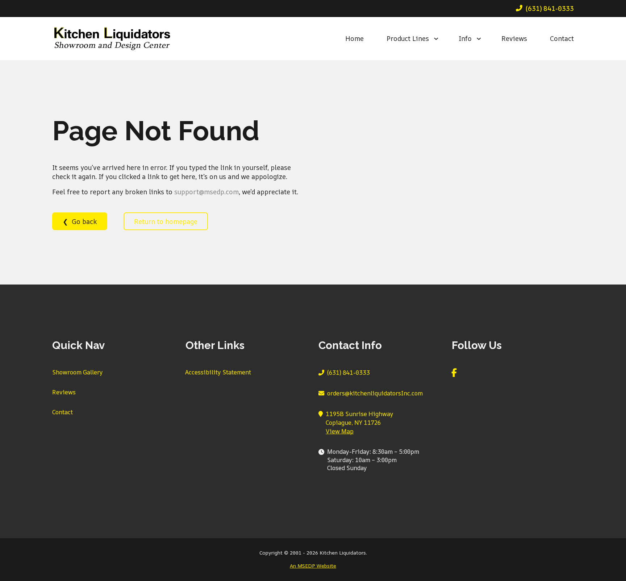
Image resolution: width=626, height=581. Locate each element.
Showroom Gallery (77, 372)
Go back (84, 221)
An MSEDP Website (313, 565)
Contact (562, 38)
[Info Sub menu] (483, 38)
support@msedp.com (206, 191)
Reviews (514, 38)
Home (354, 38)
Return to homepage (165, 221)
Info (465, 38)
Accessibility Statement (218, 372)
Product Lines (408, 38)
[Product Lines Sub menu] (440, 38)
